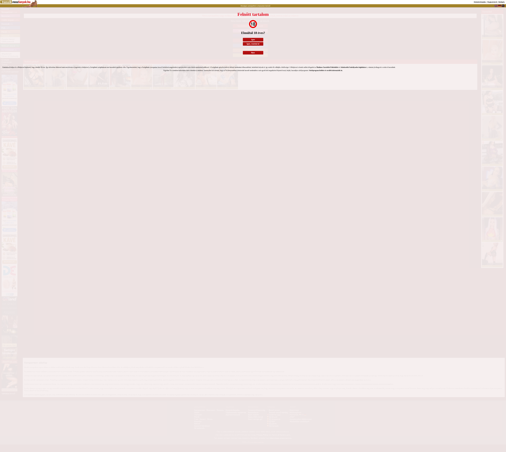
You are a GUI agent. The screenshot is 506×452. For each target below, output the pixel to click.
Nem (253, 53)
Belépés (501, 2)
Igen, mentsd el (253, 44)
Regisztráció (492, 2)
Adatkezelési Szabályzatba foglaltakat (353, 67)
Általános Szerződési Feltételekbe (327, 67)
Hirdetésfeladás (480, 2)
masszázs (261, 6)
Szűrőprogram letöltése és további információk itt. (326, 70)
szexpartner (252, 6)
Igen (253, 40)
